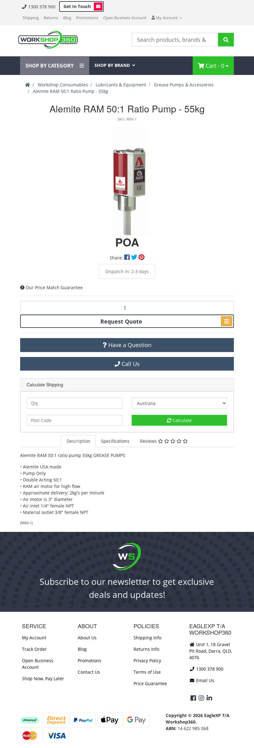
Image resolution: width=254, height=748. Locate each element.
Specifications (115, 441)
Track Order (34, 649)
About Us (87, 638)
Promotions (87, 17)
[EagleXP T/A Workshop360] (47, 40)
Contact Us (89, 672)
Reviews (149, 441)
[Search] (226, 39)
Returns (51, 17)
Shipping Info (147, 638)
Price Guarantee (150, 683)
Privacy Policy (147, 660)
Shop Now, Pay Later (43, 678)
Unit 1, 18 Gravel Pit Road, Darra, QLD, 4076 (210, 650)
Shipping (31, 17)
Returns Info (146, 649)
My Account (34, 638)
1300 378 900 (41, 7)
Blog (67, 17)
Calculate (181, 420)
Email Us (204, 680)
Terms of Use (147, 672)
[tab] (78, 441)
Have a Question (129, 345)
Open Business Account (125, 17)
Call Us (130, 363)
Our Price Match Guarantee (54, 287)
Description (78, 441)
